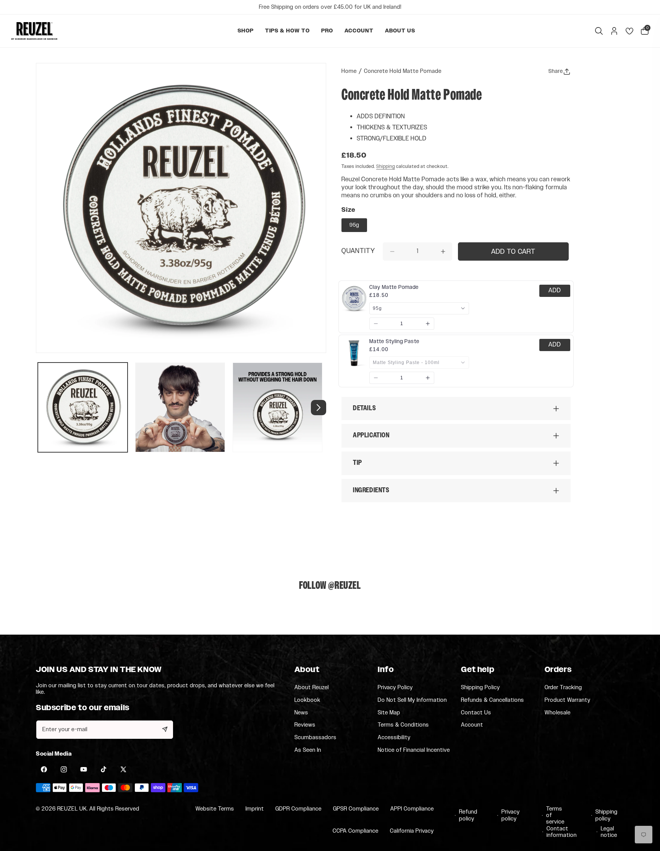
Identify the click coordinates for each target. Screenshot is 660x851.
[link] (394, 287)
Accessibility (394, 737)
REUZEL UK (72, 808)
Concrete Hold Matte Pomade (403, 71)
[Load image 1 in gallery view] (83, 407)
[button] (246, 31)
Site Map (389, 712)
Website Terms (215, 809)
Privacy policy (509, 815)
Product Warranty (567, 699)
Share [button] (555, 71)
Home (349, 71)
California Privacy (412, 831)
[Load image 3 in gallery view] (277, 407)
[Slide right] (318, 407)
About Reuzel (311, 687)
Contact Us (476, 712)
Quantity (358, 251)
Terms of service (555, 815)
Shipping (385, 166)
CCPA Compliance (356, 831)
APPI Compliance (412, 809)
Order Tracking (563, 687)
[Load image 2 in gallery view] (180, 407)
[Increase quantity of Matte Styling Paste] (428, 378)
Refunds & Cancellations (492, 699)
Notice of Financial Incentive (414, 750)
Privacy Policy (395, 687)
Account (472, 725)
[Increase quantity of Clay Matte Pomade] (428, 323)
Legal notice (608, 832)
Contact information (559, 832)
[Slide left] (43, 407)
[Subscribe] (164, 729)
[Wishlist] (629, 31)
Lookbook (307, 699)
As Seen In (307, 750)
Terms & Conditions (403, 725)
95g (354, 225)
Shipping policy (604, 815)
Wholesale (558, 712)
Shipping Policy (480, 687)
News (301, 712)
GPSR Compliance (356, 809)
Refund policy (467, 815)
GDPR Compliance (298, 809)
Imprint (255, 809)
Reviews (304, 725)
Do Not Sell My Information (412, 699)
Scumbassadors (315, 737)
